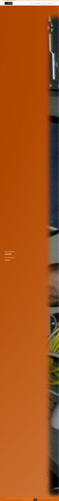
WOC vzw (43, 3)
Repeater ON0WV (37, 3)
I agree (35, 499)
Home (31, 3)
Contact (48, 3)
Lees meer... (17, 260)
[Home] (9, 3)
